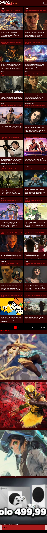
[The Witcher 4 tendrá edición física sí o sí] (11, 243)
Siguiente (43, 327)
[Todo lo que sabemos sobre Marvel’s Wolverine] (23, 405)
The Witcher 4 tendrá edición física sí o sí (11, 232)
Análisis (2, 40)
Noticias (2, 8)
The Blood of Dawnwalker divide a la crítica (35, 11)
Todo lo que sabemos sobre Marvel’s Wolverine (10, 429)
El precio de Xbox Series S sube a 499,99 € (9, 524)
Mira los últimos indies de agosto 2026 (11, 11)
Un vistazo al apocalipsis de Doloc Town (9, 476)
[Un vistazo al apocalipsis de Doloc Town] (23, 453)
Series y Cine (31, 103)
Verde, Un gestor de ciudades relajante (33, 201)
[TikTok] (4, 527)
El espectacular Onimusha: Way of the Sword (11, 43)
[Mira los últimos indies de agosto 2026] (11, 21)
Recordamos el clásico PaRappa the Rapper (11, 296)
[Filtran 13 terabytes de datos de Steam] (11, 84)
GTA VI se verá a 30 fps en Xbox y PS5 (35, 232)
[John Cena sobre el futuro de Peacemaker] (11, 274)
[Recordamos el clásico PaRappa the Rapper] (11, 306)
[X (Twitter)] (2, 527)
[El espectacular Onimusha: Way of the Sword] (11, 53)
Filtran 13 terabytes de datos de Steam (10, 74)
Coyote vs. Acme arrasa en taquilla (35, 169)
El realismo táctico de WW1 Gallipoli (11, 105)
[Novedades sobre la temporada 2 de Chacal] (11, 148)
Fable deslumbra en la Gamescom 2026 (35, 264)
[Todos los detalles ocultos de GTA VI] (11, 211)
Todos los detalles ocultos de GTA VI (11, 201)
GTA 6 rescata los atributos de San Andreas (35, 74)
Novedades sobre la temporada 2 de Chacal (11, 137)
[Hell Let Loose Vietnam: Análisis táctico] (11, 179)
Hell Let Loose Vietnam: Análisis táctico (10, 169)
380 (32, 327)
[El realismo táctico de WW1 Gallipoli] (11, 115)
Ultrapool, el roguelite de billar (34, 137)
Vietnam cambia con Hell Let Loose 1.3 (35, 296)
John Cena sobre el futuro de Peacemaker (9, 264)
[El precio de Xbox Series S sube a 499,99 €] (23, 501)
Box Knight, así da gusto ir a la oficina (34, 43)
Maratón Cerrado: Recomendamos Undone (35, 106)
